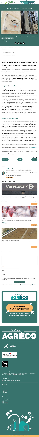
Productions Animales (9, 38)
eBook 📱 (34, 159)
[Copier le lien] (15, 43)
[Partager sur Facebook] (21, 43)
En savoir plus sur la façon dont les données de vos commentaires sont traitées (18, 285)
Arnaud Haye (3, 222)
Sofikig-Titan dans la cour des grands (8, 218)
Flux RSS (3, 389)
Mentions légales (5, 390)
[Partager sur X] (24, 43)
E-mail (3, 270)
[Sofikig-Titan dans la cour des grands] (19, 211)
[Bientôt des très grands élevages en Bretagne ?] (19, 233)
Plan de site (4, 391)
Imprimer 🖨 (5, 159)
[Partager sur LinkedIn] (18, 43)
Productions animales (5, 400)
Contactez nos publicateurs (15, 380)
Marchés (3, 401)
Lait (2, 38)
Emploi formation (5, 403)
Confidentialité (4, 392)
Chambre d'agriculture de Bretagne (24, 435)
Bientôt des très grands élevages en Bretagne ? (10, 240)
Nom (3, 266)
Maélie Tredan (4, 200)
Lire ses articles (9, 177)
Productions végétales (6, 399)
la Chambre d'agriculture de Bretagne (17, 374)
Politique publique (5, 402)
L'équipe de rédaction (5, 387)
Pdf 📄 (20, 159)
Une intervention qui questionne (10, 55)
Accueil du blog (4, 386)
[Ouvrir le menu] (1, 2)
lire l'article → (34, 203)
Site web (3, 274)
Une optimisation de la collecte (10, 52)
